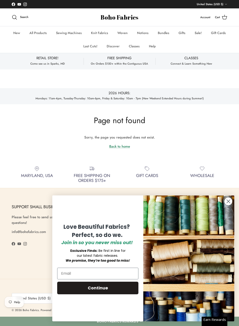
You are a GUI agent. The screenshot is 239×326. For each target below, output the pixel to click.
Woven (122, 33)
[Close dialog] (228, 201)
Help (152, 46)
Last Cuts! (90, 46)
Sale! (198, 33)
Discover (113, 46)
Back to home (119, 146)
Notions (142, 33)
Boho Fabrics (31, 310)
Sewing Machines (69, 33)
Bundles (163, 33)
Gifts (182, 33)
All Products (38, 33)
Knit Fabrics (99, 33)
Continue (98, 288)
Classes (134, 46)
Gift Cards (218, 33)
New (16, 33)
